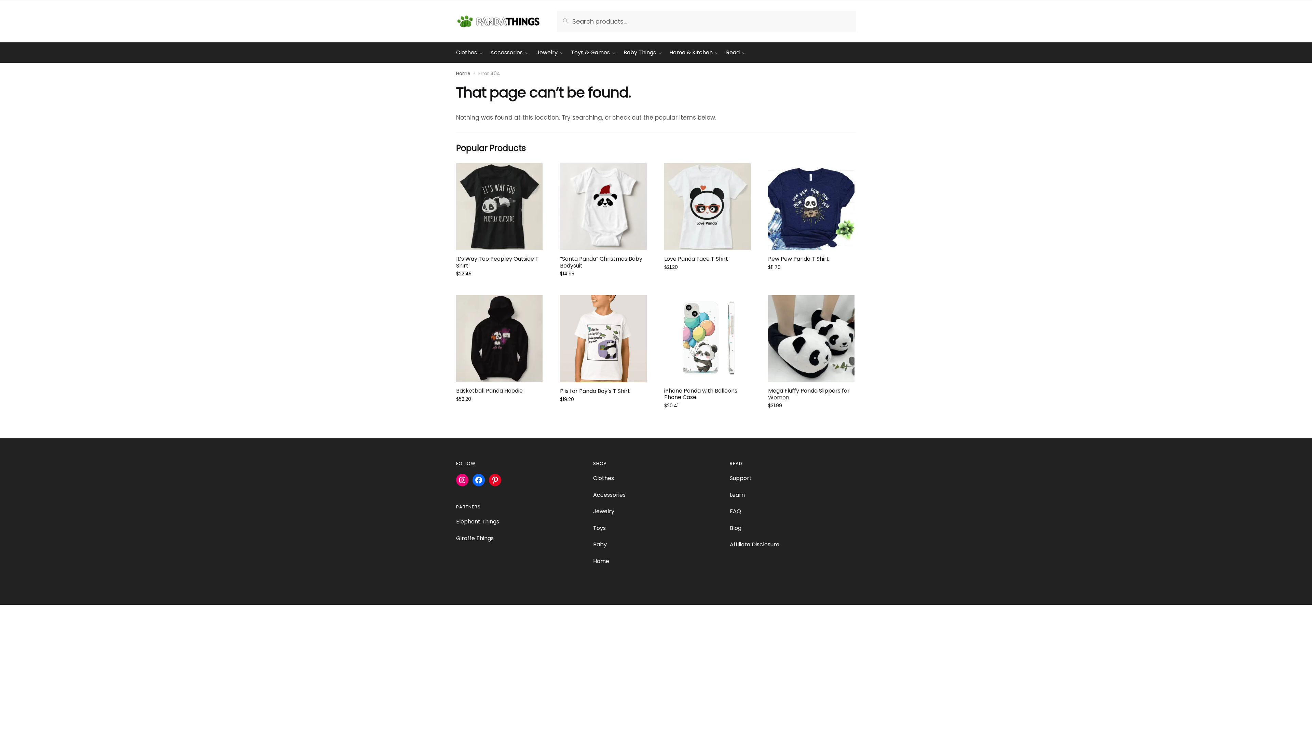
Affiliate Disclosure (754, 544)
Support (741, 478)
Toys (599, 528)
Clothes (603, 478)
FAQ (735, 511)
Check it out (499, 289)
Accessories (609, 495)
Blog (735, 528)
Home (463, 73)
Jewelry (603, 511)
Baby (600, 544)
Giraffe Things (475, 538)
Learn (737, 495)
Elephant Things (477, 521)
